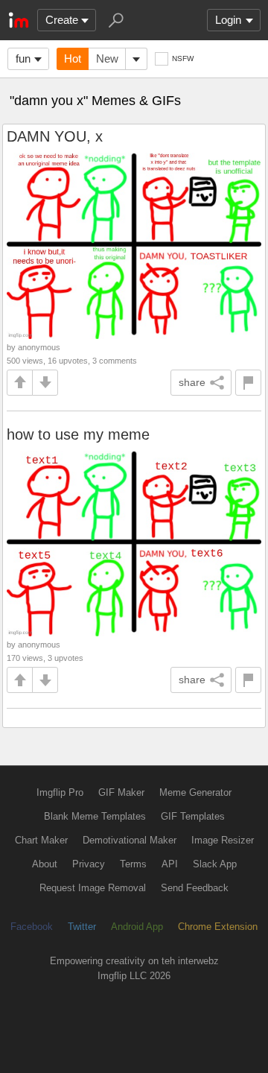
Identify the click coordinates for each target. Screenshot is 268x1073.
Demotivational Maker (129, 840)
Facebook (31, 926)
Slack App (215, 864)
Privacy (88, 864)
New (107, 58)
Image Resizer (222, 840)
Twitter (82, 926)
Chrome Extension (218, 926)
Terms (133, 864)
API (170, 864)
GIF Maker (121, 792)
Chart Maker (41, 840)
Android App (137, 926)
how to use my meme (78, 434)
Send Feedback (195, 887)
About (44, 864)
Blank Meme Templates (95, 816)
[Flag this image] (248, 383)
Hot (72, 58)
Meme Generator (195, 792)
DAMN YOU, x (55, 136)
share (192, 382)
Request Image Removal (92, 887)
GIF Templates (193, 816)
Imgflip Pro (59, 792)
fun (23, 58)
